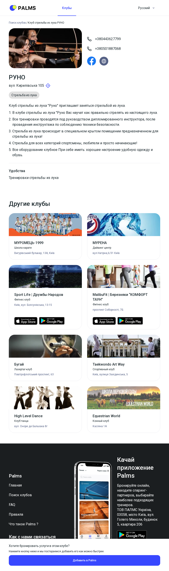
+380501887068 (108, 49)
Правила (16, 514)
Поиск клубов (20, 495)
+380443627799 (108, 39)
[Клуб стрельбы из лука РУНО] (91, 61)
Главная (15, 485)
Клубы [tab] (67, 8)
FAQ (12, 505)
